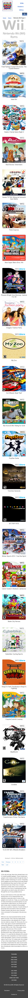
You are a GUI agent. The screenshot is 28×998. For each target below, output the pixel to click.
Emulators (21, 6)
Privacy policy (21, 990)
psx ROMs (14, 975)
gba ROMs (14, 957)
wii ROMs (14, 980)
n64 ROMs (14, 964)
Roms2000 (11, 985)
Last (7, 865)
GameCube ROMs (14, 978)
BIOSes (21, 10)
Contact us (14, 994)
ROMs (22, 3)
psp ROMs (14, 966)
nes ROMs (14, 973)
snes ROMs (14, 959)
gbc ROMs (14, 970)
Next (3, 865)
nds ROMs (14, 962)
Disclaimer (7, 990)
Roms (9, 18)
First (3, 862)
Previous (8, 862)
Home (4, 18)
